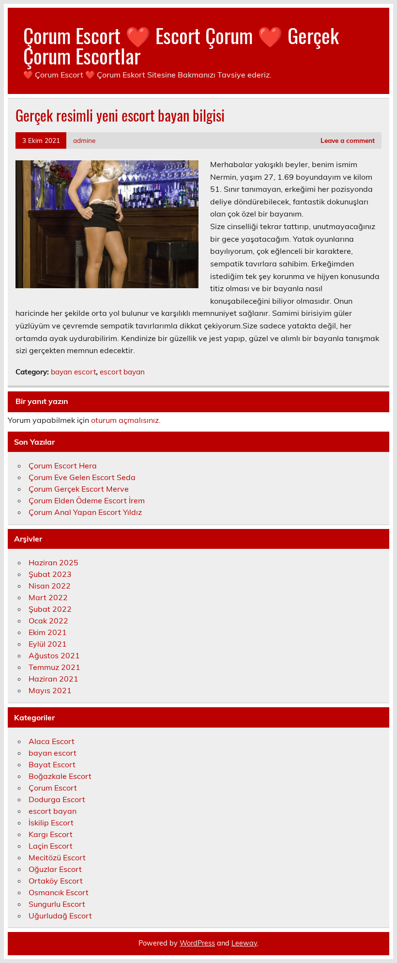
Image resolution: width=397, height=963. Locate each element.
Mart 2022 (48, 597)
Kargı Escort (51, 834)
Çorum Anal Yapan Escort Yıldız (85, 512)
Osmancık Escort (59, 892)
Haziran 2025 (53, 562)
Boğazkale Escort (60, 776)
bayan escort (73, 371)
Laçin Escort (51, 846)
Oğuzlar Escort (55, 869)
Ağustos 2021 (54, 655)
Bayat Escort (52, 764)
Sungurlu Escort (57, 904)
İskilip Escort (51, 822)
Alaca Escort (52, 741)
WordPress (197, 943)
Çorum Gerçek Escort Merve (79, 489)
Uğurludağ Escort (60, 915)
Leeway (244, 943)
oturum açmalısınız (125, 420)
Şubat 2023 (50, 574)
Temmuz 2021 (54, 667)
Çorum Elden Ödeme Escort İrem (87, 500)
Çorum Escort (53, 787)
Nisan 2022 (50, 585)
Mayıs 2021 (50, 690)
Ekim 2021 (48, 632)
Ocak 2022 (48, 620)
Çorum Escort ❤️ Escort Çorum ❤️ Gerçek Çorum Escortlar (181, 45)
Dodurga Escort (57, 799)
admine (84, 140)
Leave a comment (348, 140)
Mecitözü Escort (57, 857)
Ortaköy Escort (56, 880)
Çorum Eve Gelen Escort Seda (82, 477)
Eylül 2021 (48, 644)
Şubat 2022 (50, 609)
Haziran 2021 (53, 678)
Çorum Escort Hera (63, 465)
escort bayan (122, 371)
